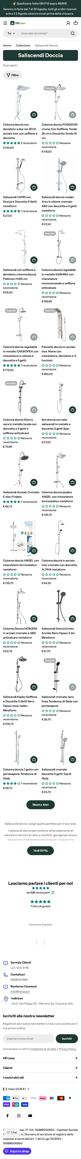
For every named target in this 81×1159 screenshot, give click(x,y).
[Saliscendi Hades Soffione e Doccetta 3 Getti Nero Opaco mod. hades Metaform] (21, 674)
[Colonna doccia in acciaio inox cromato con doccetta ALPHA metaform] (60, 538)
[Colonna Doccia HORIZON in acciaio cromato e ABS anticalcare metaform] (21, 606)
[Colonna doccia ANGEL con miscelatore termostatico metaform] (21, 538)
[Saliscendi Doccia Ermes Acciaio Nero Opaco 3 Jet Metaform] (60, 606)
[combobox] (40, 33)
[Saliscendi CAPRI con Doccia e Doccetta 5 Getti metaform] (21, 175)
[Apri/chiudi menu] (5, 23)
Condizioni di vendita (43, 1049)
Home (7, 45)
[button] (37, 942)
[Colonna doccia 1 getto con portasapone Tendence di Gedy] (21, 747)
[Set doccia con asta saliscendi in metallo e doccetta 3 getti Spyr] (60, 397)
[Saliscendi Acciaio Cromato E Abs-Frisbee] (21, 470)
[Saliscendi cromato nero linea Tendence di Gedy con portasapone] (60, 674)
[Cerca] (72, 33)
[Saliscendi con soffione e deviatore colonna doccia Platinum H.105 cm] (21, 247)
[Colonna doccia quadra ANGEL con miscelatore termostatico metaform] (60, 470)
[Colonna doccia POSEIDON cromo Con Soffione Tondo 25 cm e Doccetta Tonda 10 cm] (60, 102)
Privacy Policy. (67, 1049)
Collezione (23, 45)
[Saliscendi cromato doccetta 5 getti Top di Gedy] (60, 747)
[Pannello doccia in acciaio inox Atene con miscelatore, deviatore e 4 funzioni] (60, 324)
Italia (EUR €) (17, 1089)
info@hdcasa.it (20, 991)
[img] (40, 888)
